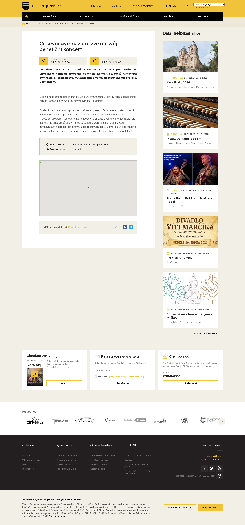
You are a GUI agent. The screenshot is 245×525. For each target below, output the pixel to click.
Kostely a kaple (97, 469)
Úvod (37, 24)
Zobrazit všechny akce (204, 333)
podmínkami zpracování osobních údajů (127, 376)
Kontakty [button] (203, 16)
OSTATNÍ (130, 445)
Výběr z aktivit (65, 445)
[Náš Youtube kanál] (174, 5)
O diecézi (28, 445)
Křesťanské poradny (66, 460)
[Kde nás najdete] (219, 476)
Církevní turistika (101, 445)
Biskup (25, 464)
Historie (26, 455)
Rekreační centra (98, 464)
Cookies (128, 460)
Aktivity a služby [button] (128, 16)
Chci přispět (190, 383)
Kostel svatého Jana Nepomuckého (91, 144)
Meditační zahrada (99, 460)
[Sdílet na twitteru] (131, 227)
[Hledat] (188, 6)
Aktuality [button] (48, 16)
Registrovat (122, 383)
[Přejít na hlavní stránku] (41, 6)
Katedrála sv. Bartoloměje (102, 455)
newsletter (99, 6)
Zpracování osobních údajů (137, 455)
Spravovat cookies (180, 507)
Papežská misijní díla (66, 469)
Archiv (64, 383)
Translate (215, 7)
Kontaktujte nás (77, 227)
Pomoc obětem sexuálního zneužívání (137, 472)
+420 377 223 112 (213, 459)
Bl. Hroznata (28, 469)
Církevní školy (63, 464)
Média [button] (167, 16)
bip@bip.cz (216, 456)
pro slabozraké (142, 6)
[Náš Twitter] (170, 5)
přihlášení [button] (117, 6)
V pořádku (211, 507)
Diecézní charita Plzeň (67, 455)
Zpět (28, 24)
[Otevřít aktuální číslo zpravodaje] (35, 374)
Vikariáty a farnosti (31, 460)
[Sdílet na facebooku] (125, 227)
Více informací (57, 516)
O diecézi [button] (85, 16)
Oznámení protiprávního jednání (136, 465)
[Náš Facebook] (166, 5)
